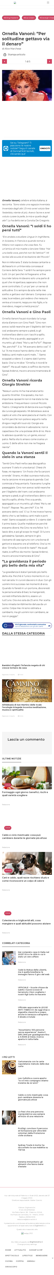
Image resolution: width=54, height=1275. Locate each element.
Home (8, 1250)
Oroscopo (11, 1267)
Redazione (6, 805)
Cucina (9, 1261)
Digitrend (38, 1226)
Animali (31, 1261)
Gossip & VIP (36, 1250)
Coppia (20, 1261)
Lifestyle (27, 1255)
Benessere (41, 1255)
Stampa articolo (16, 54)
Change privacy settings (27, 1244)
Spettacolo (12, 1255)
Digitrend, (5, 674)
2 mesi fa (12, 674)
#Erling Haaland (11, 18)
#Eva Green (29, 18)
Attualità (20, 1250)
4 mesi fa (12, 716)
